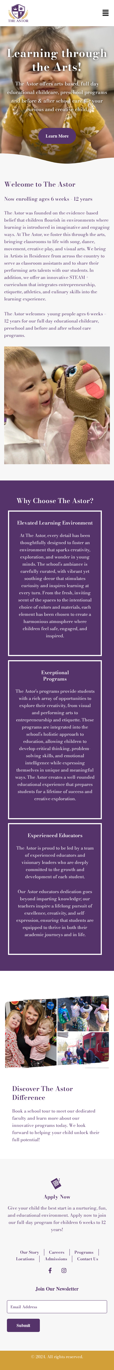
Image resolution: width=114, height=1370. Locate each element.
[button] (105, 13)
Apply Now (57, 1196)
